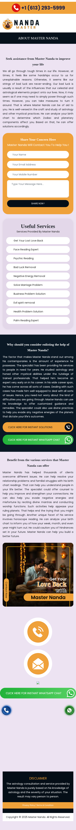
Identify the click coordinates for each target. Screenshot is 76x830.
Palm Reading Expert (26, 320)
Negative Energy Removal (29, 276)
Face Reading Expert (26, 249)
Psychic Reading (24, 258)
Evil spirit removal (24, 302)
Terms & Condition (45, 805)
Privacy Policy (28, 805)
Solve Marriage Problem (28, 285)
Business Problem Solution (30, 294)
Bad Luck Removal (25, 267)
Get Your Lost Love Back (28, 240)
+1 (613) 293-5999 (43, 7)
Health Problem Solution (28, 311)
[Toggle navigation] (69, 23)
